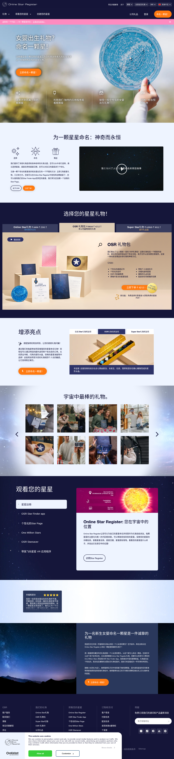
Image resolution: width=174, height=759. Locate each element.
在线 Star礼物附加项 (83, 331)
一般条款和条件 (129, 749)
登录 (146, 14)
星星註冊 (26, 504)
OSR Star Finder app (33, 513)
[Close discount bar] (170, 21)
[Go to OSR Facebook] (153, 731)
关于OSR (16, 188)
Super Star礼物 (42, 721)
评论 (4, 730)
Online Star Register (77, 713)
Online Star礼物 (42, 713)
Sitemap (142, 749)
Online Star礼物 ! (30, 228)
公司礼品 (133, 14)
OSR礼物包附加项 (111, 331)
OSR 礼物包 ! (87, 227)
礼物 (4, 14)
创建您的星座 (43, 14)
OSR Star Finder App (77, 717)
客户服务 (6, 713)
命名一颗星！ (162, 14)
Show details (107, 748)
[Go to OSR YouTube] (159, 731)
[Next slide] (157, 434)
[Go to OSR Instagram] (141, 731)
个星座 (104, 730)
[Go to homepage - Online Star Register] (19, 4)
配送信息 (105, 721)
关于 (122, 5)
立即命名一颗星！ (29, 72)
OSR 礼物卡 (41, 726)
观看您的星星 (21, 14)
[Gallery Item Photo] (39, 418)
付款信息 (105, 717)
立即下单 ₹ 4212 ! (136, 287)
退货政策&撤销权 (109, 726)
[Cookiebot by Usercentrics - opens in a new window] (12, 753)
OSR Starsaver (29, 541)
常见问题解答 (113, 5)
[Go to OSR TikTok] (147, 731)
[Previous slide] (16, 434)
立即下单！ (29, 188)
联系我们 (6, 717)
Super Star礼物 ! (144, 228)
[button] (72, 354)
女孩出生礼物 (140, 4)
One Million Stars (31, 532)
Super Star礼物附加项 (140, 331)
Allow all (40, 753)
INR (152, 4)
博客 (128, 4)
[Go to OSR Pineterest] (165, 731)
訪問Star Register (94, 558)
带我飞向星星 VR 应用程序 (36, 551)
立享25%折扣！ (39, 22)
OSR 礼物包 (41, 717)
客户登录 (105, 713)
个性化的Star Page (32, 523)
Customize (66, 753)
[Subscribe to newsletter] (168, 721)
